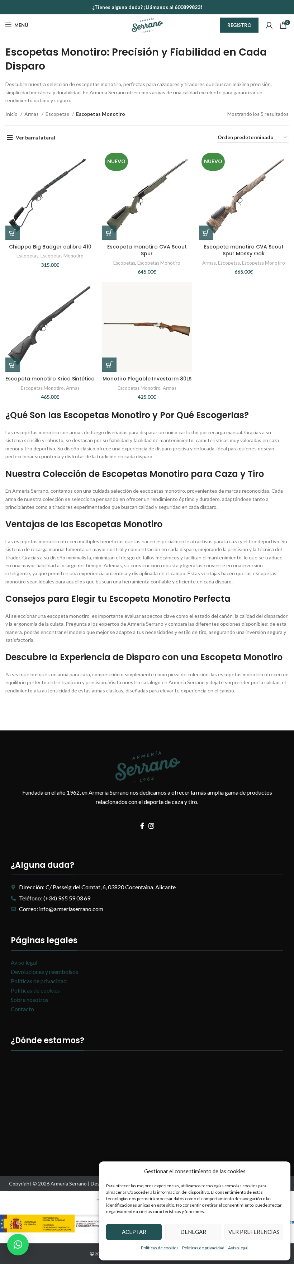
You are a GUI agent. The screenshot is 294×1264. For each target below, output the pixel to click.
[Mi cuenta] (269, 25)
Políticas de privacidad (203, 1247)
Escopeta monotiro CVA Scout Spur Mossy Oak (244, 250)
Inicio (12, 114)
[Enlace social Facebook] (142, 825)
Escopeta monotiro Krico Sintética (50, 378)
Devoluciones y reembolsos (44, 971)
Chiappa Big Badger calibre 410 (50, 246)
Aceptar (134, 1232)
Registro (239, 25)
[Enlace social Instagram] (151, 825)
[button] (18, 1244)
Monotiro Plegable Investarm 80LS (147, 378)
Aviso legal (238, 1247)
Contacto (22, 1008)
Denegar (193, 1232)
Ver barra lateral (35, 137)
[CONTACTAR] (12, 233)
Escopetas (58, 114)
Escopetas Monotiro (62, 256)
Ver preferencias (253, 1232)
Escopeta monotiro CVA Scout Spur (147, 250)
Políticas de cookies (160, 1247)
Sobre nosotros (29, 999)
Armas (32, 114)
